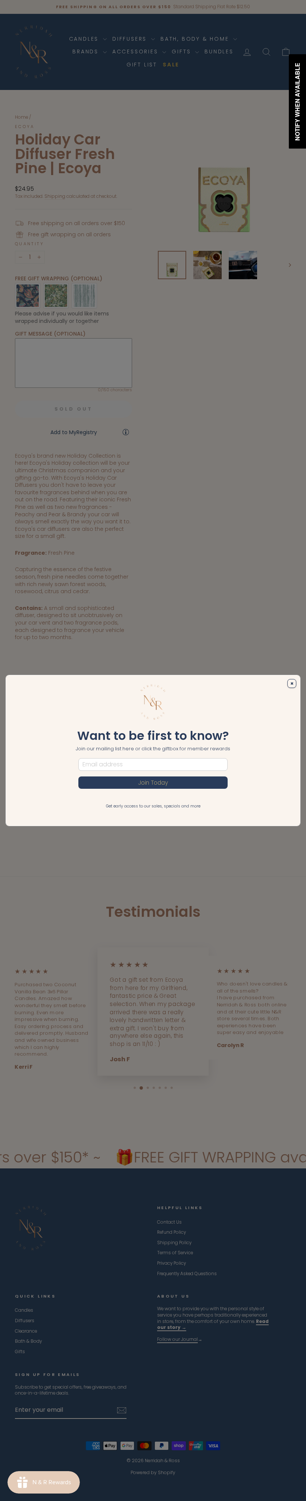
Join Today (153, 783)
